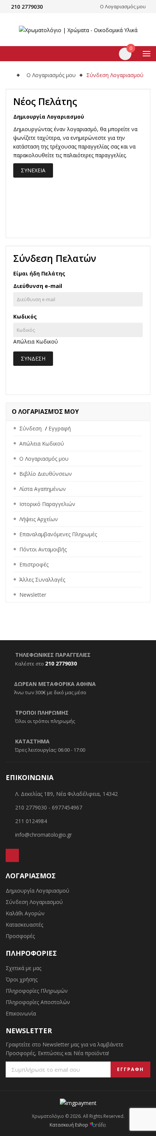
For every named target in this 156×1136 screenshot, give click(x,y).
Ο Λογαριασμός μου (44, 458)
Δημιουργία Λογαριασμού (37, 890)
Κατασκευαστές (24, 924)
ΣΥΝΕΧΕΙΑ (33, 170)
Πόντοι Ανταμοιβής (43, 549)
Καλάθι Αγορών (25, 913)
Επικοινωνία (21, 1013)
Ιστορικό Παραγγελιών (47, 504)
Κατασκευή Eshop (69, 1125)
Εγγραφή (59, 428)
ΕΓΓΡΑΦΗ (130, 1069)
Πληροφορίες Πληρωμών (37, 990)
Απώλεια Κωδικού (35, 341)
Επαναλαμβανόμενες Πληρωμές (58, 534)
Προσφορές (20, 935)
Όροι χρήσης (21, 979)
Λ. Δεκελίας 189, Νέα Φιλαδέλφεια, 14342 (66, 793)
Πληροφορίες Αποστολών (38, 1002)
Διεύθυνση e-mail (37, 285)
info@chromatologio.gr (43, 834)
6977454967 (67, 807)
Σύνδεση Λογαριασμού (115, 75)
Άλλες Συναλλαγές (42, 579)
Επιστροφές (33, 564)
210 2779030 (27, 6)
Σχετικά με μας (23, 968)
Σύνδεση (30, 428)
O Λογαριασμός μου (51, 75)
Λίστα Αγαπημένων (42, 488)
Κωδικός (25, 316)
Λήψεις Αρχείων (38, 519)
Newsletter (32, 594)
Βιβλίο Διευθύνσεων (45, 473)
